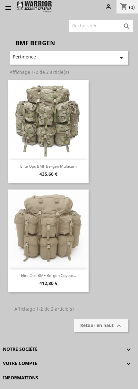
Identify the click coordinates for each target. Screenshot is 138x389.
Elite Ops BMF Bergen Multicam (48, 166)
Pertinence (69, 58)
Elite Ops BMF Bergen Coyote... (48, 275)
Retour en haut (101, 326)
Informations (20, 378)
